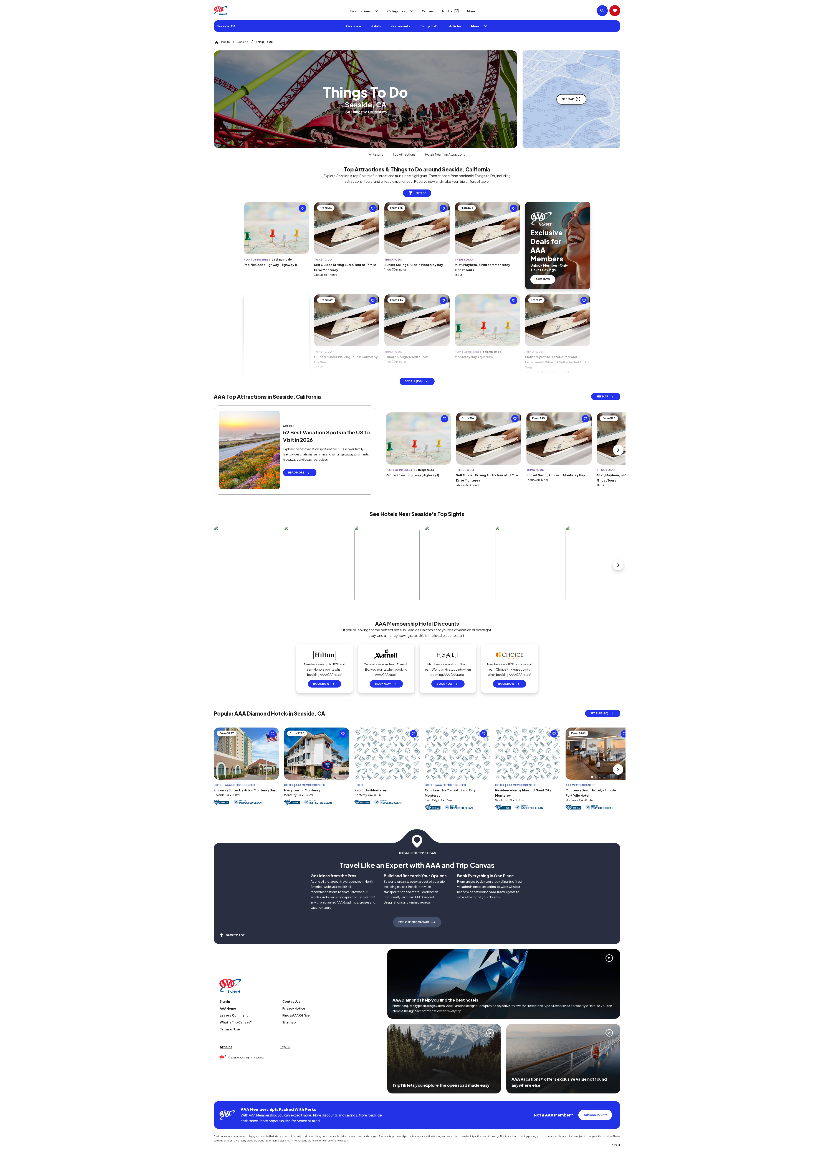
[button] (592, 777)
